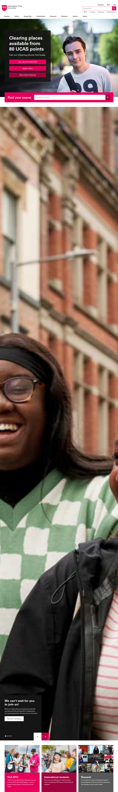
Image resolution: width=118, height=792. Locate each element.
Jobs (114, 5)
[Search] (107, 97)
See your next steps (14, 719)
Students (101, 5)
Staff (108, 5)
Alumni (75, 16)
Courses (92, 12)
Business (64, 16)
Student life (27, 16)
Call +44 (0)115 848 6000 (27, 62)
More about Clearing (28, 75)
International (41, 16)
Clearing (6, 16)
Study (16, 16)
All (86, 12)
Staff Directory (111, 12)
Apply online (28, 68)
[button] (37, 736)
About (85, 16)
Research (101, 12)
